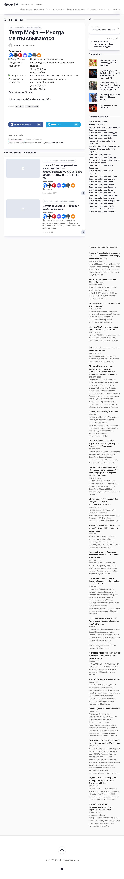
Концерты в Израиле (76, 9)
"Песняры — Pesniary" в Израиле (103, 412)
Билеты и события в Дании (101, 182)
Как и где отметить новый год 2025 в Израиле (109, 62)
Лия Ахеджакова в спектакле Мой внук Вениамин (104, 304)
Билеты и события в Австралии (103, 135)
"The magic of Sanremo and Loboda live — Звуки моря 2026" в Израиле (104, 741)
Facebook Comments (34, 140)
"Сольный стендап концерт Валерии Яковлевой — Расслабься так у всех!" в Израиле (104, 581)
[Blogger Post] (34, 55)
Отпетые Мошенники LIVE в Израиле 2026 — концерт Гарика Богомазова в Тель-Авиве (104, 443)
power (19, 45)
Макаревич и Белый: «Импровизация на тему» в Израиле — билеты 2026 (101, 807)
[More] (39, 55)
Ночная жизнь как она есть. (108, 106)
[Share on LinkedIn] (21, 19)
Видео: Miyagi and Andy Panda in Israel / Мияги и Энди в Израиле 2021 (110, 74)
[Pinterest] (20, 55)
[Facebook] (11, 55)
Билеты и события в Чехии (101, 203)
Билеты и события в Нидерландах (104, 201)
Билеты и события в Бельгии (102, 198)
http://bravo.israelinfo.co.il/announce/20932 (30, 99)
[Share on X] (6, 19)
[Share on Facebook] (10, 19)
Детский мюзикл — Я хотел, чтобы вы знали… (61, 207)
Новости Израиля (54, 9)
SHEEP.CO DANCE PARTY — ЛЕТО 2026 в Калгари (103, 280)
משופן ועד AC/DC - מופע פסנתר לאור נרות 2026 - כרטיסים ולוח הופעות (103, 328)
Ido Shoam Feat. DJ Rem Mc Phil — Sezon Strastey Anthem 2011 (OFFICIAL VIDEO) (110, 86)
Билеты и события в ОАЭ (100, 154)
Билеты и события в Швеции (102, 192)
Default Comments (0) (16, 140)
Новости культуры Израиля (32, 9)
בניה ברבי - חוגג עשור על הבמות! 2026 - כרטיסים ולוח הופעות (104, 349)
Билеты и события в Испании (102, 212)
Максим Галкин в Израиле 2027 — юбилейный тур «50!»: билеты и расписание (104, 528)
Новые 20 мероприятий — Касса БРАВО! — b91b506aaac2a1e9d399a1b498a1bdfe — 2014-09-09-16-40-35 (62, 172)
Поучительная (32, 106)
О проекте (112, 9)
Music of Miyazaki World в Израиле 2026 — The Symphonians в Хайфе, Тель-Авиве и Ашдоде (104, 255)
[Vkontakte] (30, 55)
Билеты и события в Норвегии (102, 187)
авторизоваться (56, 143)
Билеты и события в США (100, 138)
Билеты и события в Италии (101, 184)
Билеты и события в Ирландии (103, 133)
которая (19, 106)
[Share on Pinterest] (16, 19)
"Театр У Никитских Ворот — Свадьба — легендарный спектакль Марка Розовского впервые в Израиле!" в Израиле (103, 370)
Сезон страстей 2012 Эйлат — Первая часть (110, 96)
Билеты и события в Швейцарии (103, 176)
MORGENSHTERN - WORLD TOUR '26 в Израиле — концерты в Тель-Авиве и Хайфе (104, 655)
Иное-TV (11, 4)
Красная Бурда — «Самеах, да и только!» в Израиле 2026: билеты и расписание (104, 554)
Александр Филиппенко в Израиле (104, 708)
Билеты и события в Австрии (102, 179)
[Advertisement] (104, 228)
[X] (15, 55)
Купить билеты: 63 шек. (42, 76)
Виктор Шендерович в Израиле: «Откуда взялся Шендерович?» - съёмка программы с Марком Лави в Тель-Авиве (104, 471)
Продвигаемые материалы (103, 247)
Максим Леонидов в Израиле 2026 (104, 679)
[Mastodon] (25, 55)
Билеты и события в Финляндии (103, 195)
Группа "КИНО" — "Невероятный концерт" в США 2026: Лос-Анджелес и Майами (103, 780)
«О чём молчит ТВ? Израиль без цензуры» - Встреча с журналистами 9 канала (103, 501)
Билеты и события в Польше (102, 190)
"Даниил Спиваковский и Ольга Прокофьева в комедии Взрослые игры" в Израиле (104, 621)
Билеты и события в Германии (102, 157)
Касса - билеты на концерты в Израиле (25, 27)
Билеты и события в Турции (101, 206)
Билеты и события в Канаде (101, 209)
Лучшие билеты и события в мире (104, 146)
